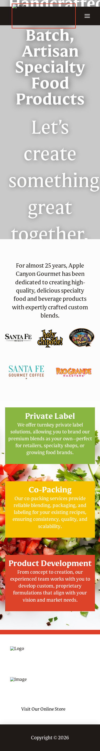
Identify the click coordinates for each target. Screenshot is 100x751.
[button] (87, 16)
